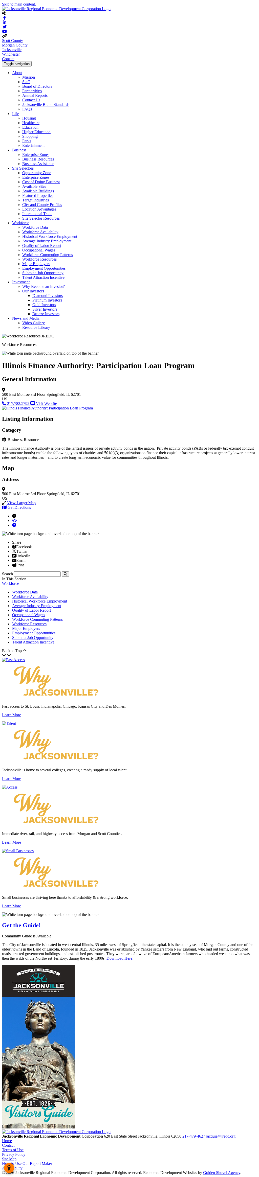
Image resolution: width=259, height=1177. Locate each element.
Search (7, 574)
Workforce (20, 223)
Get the (21, 925)
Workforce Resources (39, 259)
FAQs (27, 109)
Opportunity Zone (36, 173)
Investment (21, 282)
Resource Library (36, 327)
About (17, 73)
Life (15, 113)
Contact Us (31, 100)
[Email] (14, 560)
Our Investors (33, 291)
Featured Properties (37, 195)
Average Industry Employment (46, 241)
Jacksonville (11, 50)
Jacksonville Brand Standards (45, 104)
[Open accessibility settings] (9, 1168)
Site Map (9, 1159)
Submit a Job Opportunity (42, 273)
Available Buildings (38, 191)
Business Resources (38, 159)
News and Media (25, 318)
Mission (28, 77)
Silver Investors (44, 309)
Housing (29, 118)
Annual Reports (35, 95)
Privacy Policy (13, 1154)
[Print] (14, 565)
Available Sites (34, 186)
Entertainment (33, 145)
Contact (8, 59)
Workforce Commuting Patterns (47, 254)
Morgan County (15, 45)
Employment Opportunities (44, 268)
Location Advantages (39, 209)
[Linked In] (14, 556)
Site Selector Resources (41, 218)
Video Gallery (33, 323)
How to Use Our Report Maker (27, 1163)
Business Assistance (38, 163)
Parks (26, 141)
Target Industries (35, 200)
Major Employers (36, 264)
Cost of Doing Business (41, 182)
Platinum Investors (47, 300)
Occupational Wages (38, 250)
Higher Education (36, 132)
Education (30, 127)
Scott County (12, 40)
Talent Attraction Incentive (43, 277)
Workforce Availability (40, 232)
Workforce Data (35, 227)
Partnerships (32, 91)
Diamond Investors (47, 295)
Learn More (11, 715)
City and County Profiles (42, 204)
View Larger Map (21, 503)
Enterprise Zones (35, 154)
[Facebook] (14, 547)
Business (19, 150)
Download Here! (120, 958)
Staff (26, 82)
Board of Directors (37, 86)
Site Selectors (23, 168)
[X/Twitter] (14, 551)
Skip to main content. (19, 4)
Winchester (11, 54)
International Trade (37, 214)
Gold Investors (44, 305)
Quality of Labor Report (41, 245)
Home (7, 1141)
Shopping (30, 136)
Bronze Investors (45, 314)
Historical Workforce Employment (49, 236)
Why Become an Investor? (43, 286)
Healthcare (30, 123)
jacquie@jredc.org (220, 1136)
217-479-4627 (194, 1136)
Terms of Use (13, 1150)
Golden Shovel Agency (221, 1172)
